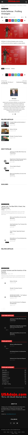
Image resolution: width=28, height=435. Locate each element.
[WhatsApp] (15, 20)
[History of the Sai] (5, 131)
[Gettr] (9, 20)
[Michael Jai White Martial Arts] (5, 346)
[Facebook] (12, 20)
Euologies (4, 184)
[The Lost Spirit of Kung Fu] (5, 168)
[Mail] (14, 423)
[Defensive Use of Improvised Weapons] (5, 360)
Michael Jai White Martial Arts (16, 344)
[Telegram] (18, 20)
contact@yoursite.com (11, 414)
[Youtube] (17, 423)
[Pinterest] (21, 20)
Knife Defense (7, 68)
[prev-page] (2, 143)
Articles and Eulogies (5, 204)
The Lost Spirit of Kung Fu (15, 166)
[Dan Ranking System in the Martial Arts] (5, 353)
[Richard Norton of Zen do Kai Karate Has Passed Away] (5, 240)
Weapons (6, 5)
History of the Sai (13, 129)
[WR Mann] (2, 17)
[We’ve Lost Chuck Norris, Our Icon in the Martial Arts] (5, 175)
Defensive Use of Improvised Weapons (18, 358)
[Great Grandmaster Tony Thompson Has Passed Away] (5, 226)
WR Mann (6, 17)
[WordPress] (15, 113)
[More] (24, 20)
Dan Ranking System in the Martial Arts (18, 351)
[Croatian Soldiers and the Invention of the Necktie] (5, 124)
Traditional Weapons (13, 5)
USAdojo (3, 209)
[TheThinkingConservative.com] (14, 395)
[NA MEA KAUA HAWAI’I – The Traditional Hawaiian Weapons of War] (5, 297)
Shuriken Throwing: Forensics (16, 136)
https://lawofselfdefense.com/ (14, 100)
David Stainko (4, 273)
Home (2, 5)
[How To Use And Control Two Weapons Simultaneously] (5, 304)
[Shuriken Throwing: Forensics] (5, 138)
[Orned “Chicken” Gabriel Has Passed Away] (5, 233)
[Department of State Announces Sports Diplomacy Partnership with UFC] (5, 161)
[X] (6, 20)
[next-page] (4, 143)
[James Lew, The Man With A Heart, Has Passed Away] (5, 154)
